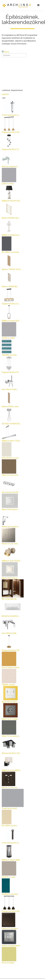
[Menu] (38, 5)
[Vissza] (22, 51)
